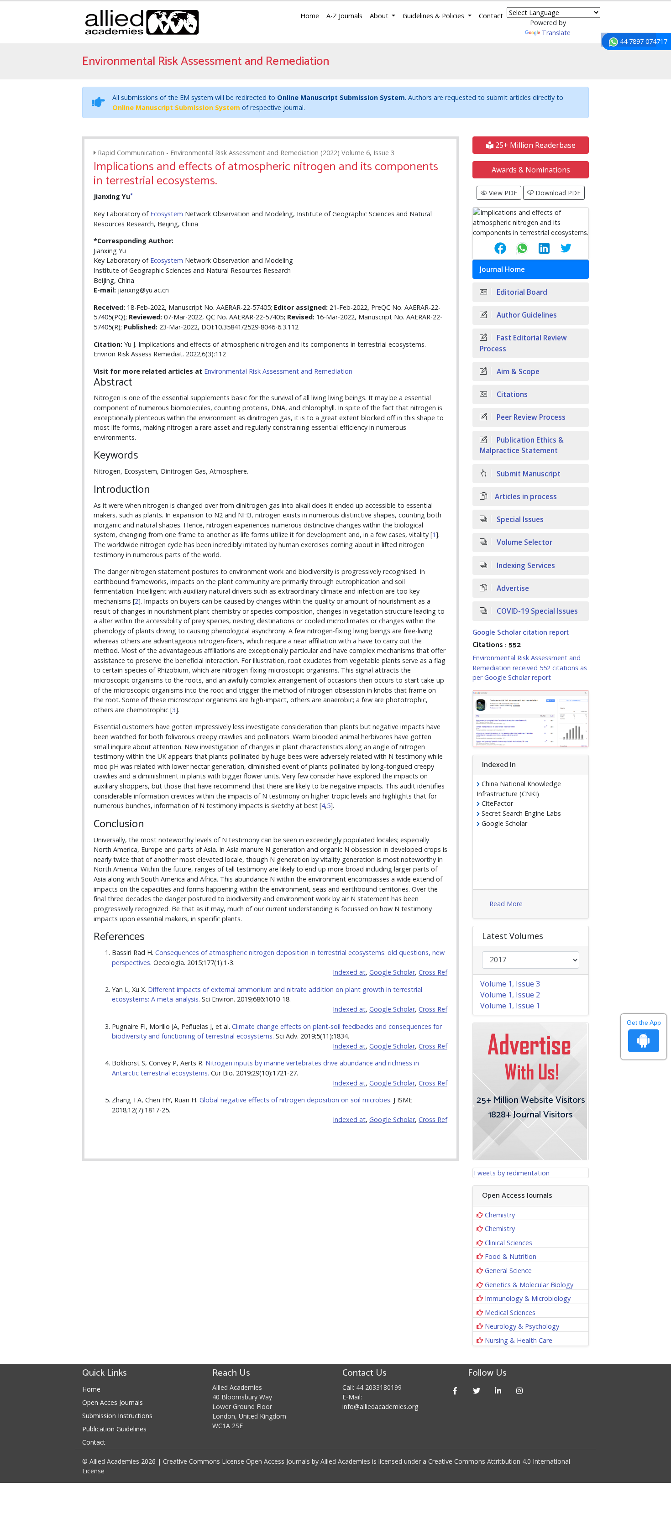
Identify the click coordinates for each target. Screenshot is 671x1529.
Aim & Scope (517, 371)
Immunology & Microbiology (528, 1298)
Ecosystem (166, 213)
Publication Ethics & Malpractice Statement (522, 445)
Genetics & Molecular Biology (529, 1284)
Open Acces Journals (112, 1402)
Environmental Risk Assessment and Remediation (278, 371)
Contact (491, 15)
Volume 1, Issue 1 (510, 1006)
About (380, 15)
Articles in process (526, 496)
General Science (508, 1270)
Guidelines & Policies (434, 15)
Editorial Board (521, 292)
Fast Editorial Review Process (523, 343)
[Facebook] (455, 1391)
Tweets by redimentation (511, 1173)
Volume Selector (523, 542)
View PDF (502, 192)
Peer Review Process (530, 417)
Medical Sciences (510, 1312)
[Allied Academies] (142, 22)
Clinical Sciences (508, 1242)
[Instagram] (520, 1391)
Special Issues (519, 519)
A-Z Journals (344, 15)
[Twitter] (477, 1391)
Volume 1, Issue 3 (510, 984)
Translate (556, 32)
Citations (511, 394)
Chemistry (500, 1215)
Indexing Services (525, 565)
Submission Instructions (117, 1415)
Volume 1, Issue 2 (510, 995)
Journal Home (502, 269)
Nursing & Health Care (518, 1340)
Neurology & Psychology (522, 1326)
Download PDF (557, 192)
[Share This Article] (493, 248)
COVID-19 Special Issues (536, 611)
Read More (506, 903)
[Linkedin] (498, 1391)
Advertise (512, 588)
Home (309, 15)
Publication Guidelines (114, 1429)
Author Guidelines (526, 315)
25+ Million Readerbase (534, 145)
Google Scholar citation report (520, 632)
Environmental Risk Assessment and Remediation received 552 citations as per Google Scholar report (529, 667)
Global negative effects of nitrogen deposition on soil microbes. (295, 1100)
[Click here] (530, 718)
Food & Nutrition (510, 1256)
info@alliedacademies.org (380, 1406)
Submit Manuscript (528, 474)
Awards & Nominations (531, 170)
